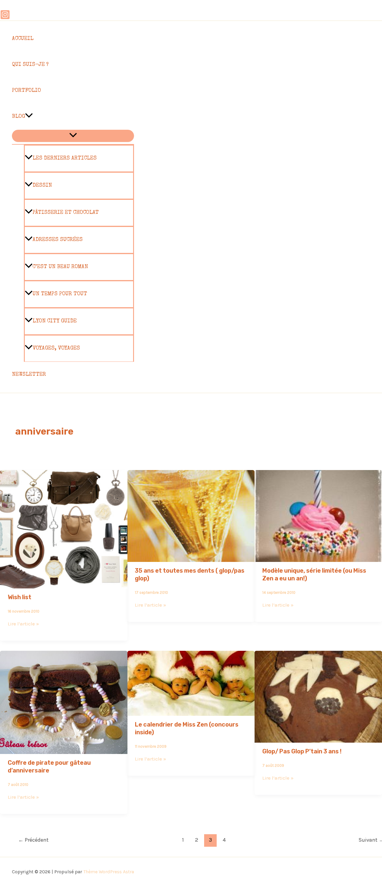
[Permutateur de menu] (73, 136)
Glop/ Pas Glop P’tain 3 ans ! (301, 751)
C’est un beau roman (60, 267)
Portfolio (26, 90)
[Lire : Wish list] (63, 584)
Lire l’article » (23, 624)
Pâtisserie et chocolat (66, 212)
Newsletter (29, 374)
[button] (29, 117)
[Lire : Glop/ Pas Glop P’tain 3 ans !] (318, 738)
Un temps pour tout (60, 294)
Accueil (22, 38)
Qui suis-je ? (30, 64)
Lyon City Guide (55, 321)
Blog (18, 116)
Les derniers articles (65, 158)
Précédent (33, 840)
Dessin (42, 185)
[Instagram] (5, 18)
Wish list (19, 597)
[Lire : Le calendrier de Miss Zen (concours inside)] (191, 712)
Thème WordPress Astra (108, 871)
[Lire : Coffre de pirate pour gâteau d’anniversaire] (63, 750)
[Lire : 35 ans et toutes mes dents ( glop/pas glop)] (191, 558)
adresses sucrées (58, 239)
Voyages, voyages (56, 348)
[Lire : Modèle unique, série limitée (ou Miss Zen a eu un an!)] (318, 558)
